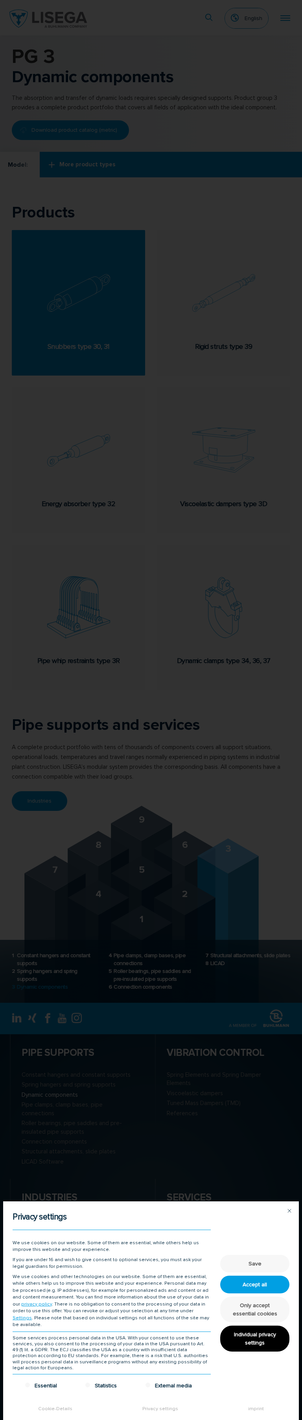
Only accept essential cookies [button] (255, 1309)
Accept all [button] (255, 1284)
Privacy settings (160, 1409)
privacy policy (36, 1304)
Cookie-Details (55, 1409)
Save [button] (255, 1263)
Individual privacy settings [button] (255, 1338)
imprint (256, 1409)
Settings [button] (22, 1318)
